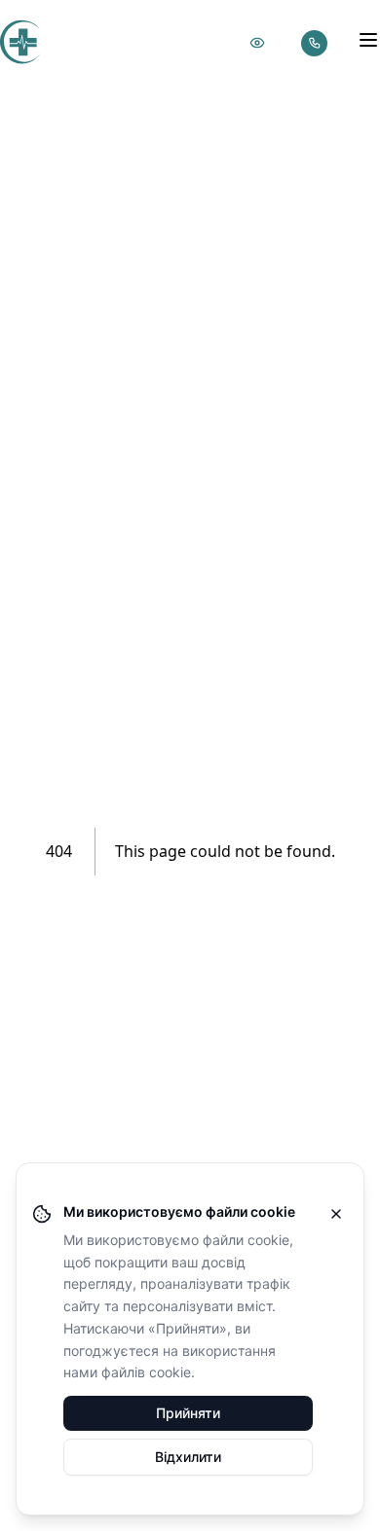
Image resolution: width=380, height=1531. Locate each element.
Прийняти (188, 1413)
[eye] (257, 43)
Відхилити (188, 1456)
